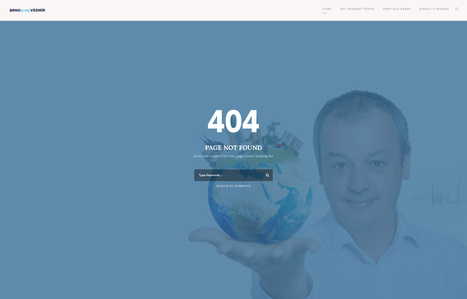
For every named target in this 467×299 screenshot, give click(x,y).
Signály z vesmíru (434, 9)
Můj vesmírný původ (357, 9)
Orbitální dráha (397, 9)
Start (327, 9)
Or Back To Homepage (233, 186)
